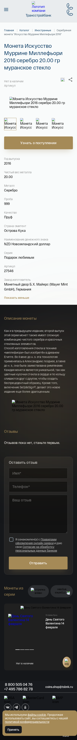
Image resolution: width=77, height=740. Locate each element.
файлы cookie (37, 714)
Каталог (24, 30)
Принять (13, 729)
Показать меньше (16, 297)
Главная (9, 30)
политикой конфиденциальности (27, 721)
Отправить (38, 563)
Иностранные (43, 30)
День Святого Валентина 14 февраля (55, 623)
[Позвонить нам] (70, 6)
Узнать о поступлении (38, 143)
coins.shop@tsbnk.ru (59, 687)
